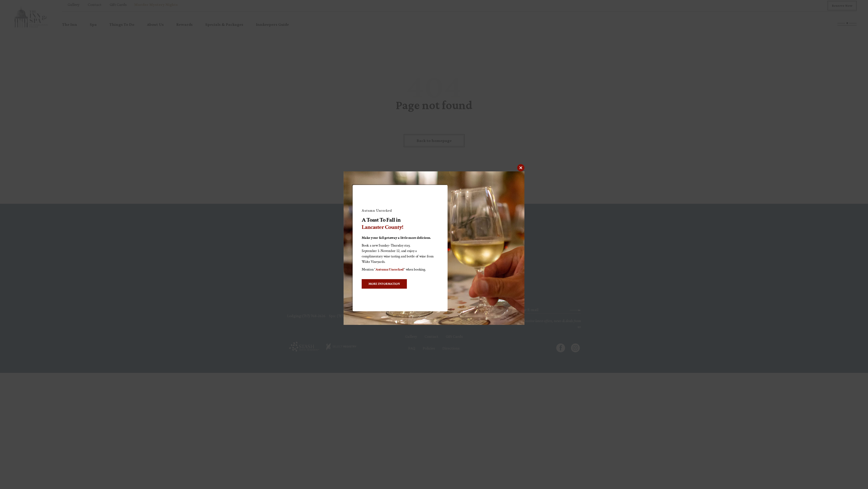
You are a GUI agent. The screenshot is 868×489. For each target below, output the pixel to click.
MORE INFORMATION (384, 284)
